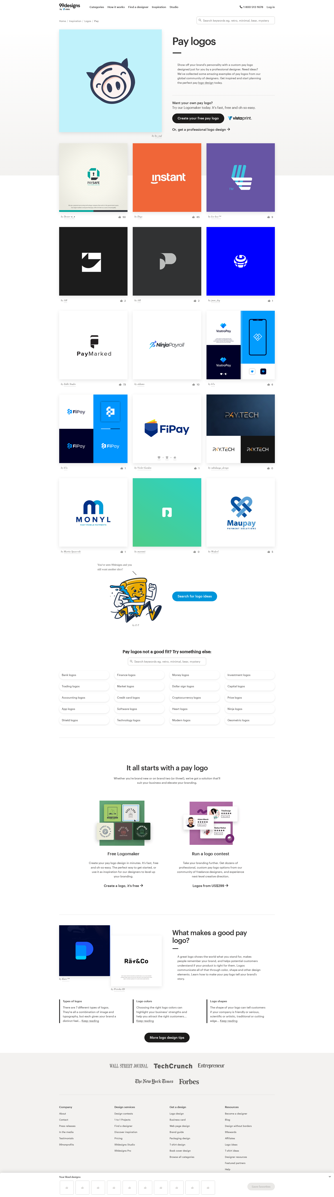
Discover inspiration (125, 1131)
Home (63, 20)
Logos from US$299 (208, 886)
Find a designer (138, 7)
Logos (88, 20)
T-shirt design (177, 1144)
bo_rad (158, 135)
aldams (140, 384)
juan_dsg (215, 300)
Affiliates (230, 1138)
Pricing (118, 1138)
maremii (141, 551)
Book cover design (180, 1150)
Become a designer (236, 1113)
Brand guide (177, 1131)
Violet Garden (144, 467)
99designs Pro (122, 1150)
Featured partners (235, 1162)
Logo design (177, 1113)
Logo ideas (231, 1144)
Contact (63, 1119)
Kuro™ (65, 978)
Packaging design (180, 1138)
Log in (271, 7)
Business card (178, 1119)
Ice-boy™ (216, 216)
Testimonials (66, 1138)
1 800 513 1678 (253, 7)
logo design (206, 82)
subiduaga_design (220, 467)
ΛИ (65, 300)
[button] (329, 1176)
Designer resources (236, 1156)
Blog (227, 1119)
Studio (174, 7)
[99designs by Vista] (69, 6)
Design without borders (238, 1125)
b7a (213, 384)
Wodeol (214, 551)
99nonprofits (66, 1144)
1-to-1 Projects (122, 1119)
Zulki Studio (70, 384)
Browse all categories (182, 1156)
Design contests (123, 1113)
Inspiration (159, 7)
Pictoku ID (119, 989)
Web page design (180, 1125)
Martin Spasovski (72, 551)
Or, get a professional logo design (199, 129)
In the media (66, 1131)
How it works (116, 7)
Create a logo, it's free (121, 886)
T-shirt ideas (232, 1150)
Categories (97, 7)
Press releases (67, 1125)
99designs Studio (124, 1144)
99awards (230, 1131)
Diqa (139, 216)
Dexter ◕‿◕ (69, 216)
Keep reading (90, 1020)
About (62, 1113)
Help (227, 1169)
